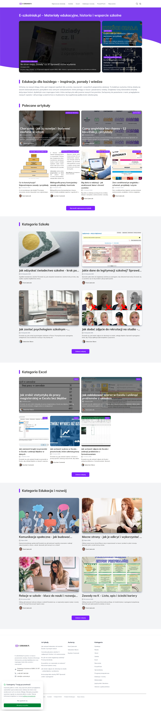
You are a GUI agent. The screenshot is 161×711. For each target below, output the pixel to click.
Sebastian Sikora (28, 143)
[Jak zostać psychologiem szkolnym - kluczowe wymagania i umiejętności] (49, 307)
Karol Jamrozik (90, 143)
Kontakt (49, 696)
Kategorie (99, 642)
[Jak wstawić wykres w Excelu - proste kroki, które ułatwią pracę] (65, 431)
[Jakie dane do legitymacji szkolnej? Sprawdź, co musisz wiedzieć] (112, 249)
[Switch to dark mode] (140, 3)
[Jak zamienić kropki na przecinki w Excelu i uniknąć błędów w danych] (34, 431)
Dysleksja (97, 646)
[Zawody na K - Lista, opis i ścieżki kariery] (112, 574)
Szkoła (70, 4)
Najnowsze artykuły (58, 4)
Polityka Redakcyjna (69, 696)
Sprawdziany (99, 670)
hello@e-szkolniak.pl (23, 676)
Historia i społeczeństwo (102, 687)
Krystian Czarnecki (73, 653)
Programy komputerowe (102, 673)
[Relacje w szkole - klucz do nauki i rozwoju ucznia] (49, 574)
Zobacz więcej (80, 351)
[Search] (137, 4)
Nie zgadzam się (22, 701)
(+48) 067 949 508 (22, 673)
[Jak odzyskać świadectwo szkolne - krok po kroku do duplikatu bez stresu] (49, 249)
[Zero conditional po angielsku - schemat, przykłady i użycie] (127, 164)
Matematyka (98, 680)
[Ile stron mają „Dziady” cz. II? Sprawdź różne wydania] (60, 46)
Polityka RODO (58, 696)
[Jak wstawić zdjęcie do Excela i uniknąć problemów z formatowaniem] (96, 431)
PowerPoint (101, 4)
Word (96, 653)
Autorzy (71, 642)
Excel (78, 4)
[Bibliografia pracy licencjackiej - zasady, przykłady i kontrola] (65, 164)
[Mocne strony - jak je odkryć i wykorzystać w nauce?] (112, 515)
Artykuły (45, 642)
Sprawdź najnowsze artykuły (80, 208)
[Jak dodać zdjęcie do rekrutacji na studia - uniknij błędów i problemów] (112, 307)
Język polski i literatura (101, 683)
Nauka (97, 650)
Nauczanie (112, 4)
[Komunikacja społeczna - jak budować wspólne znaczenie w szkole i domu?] (49, 515)
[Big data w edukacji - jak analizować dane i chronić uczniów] (96, 164)
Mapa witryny (80, 696)
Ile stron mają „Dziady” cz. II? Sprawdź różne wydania (48, 64)
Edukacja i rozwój (88, 4)
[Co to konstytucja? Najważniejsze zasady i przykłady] (34, 164)
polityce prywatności (29, 696)
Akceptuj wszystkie (22, 705)
